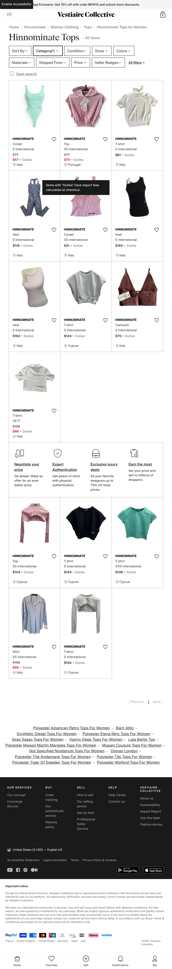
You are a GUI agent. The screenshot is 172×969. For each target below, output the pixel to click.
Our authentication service (56, 811)
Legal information (55, 860)
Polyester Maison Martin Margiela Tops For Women (50, 745)
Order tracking (51, 797)
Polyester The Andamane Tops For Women (53, 757)
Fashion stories (151, 824)
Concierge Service (14, 804)
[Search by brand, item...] (9, 14)
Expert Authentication (64, 466)
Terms (75, 860)
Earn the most (140, 464)
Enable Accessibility (16, 4)
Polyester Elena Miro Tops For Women (116, 734)
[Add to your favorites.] (54, 139)
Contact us (116, 801)
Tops (88, 27)
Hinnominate (34, 27)
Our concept (16, 795)
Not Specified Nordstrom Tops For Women (67, 751)
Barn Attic (125, 728)
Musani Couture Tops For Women (131, 745)
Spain (74, 941)
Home (14, 27)
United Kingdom (26, 941)
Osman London (124, 751)
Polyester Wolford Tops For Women (128, 762)
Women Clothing (65, 27)
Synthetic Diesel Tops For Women (47, 734)
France (9, 941)
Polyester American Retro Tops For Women (71, 728)
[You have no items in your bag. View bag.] (163, 14)
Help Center (117, 795)
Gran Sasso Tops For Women (38, 739)
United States (46, 941)
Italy (83, 941)
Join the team (150, 818)
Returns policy (51, 824)
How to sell (85, 795)
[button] (163, 14)
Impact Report (150, 811)
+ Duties (25, 159)
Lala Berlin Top (141, 739)
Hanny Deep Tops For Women (95, 739)
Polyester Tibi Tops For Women (124, 757)
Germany (62, 941)
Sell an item (85, 812)
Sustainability (150, 805)
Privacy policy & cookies (99, 860)
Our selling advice (85, 804)
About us (146, 798)
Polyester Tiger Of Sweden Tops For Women (51, 762)
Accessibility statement (23, 860)
